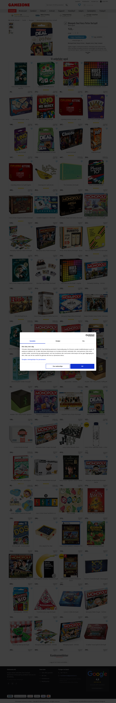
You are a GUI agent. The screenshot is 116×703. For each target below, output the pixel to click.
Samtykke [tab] (32, 341)
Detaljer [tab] (58, 341)
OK (82, 366)
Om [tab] (83, 341)
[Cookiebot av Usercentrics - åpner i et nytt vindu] (86, 335)
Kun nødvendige (58, 366)
